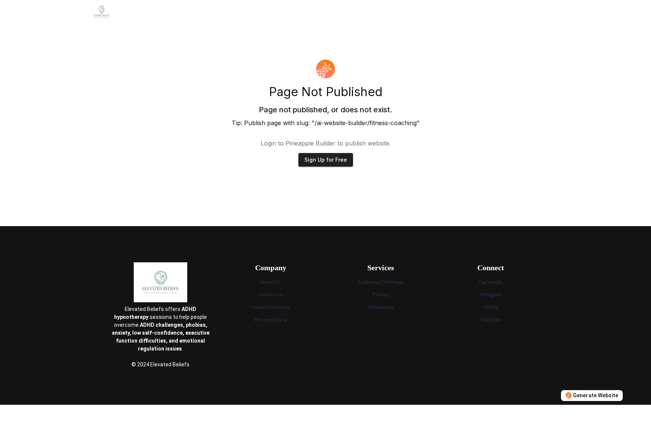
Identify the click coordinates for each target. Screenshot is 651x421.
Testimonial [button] (380, 307)
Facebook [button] (490, 282)
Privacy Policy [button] (270, 320)
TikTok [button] (490, 307)
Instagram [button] (491, 294)
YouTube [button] (490, 320)
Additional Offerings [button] (380, 282)
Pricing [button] (380, 294)
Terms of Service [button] (270, 307)
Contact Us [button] (270, 294)
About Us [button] (270, 282)
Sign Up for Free (325, 159)
